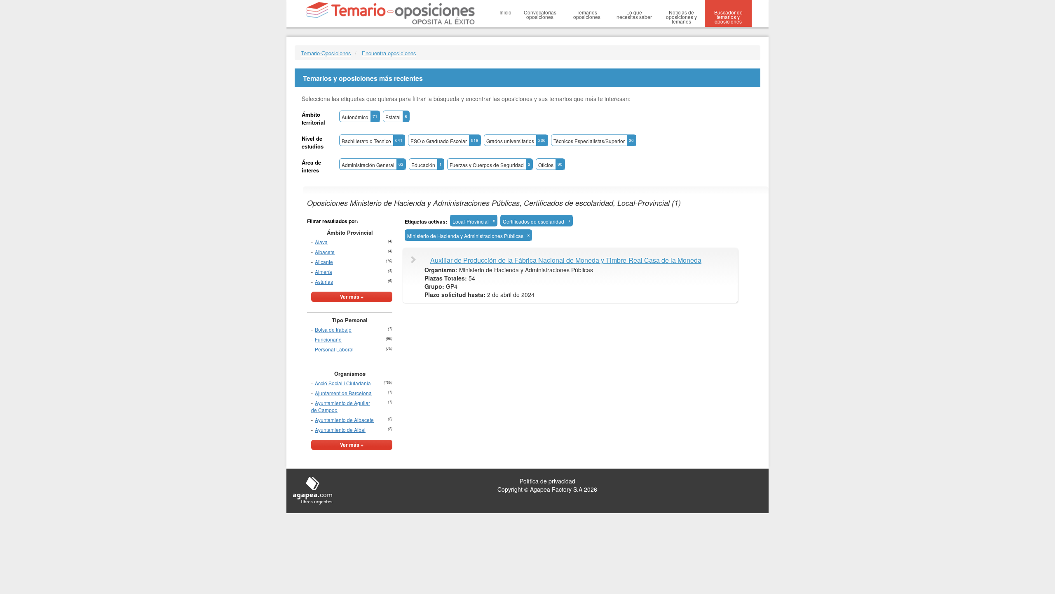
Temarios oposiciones (586, 14)
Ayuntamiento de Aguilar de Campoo (340, 406)
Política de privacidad (547, 481)
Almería (323, 271)
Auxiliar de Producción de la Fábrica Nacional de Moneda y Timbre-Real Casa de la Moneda (565, 260)
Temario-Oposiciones (326, 53)
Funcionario (328, 339)
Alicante (324, 261)
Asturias (324, 281)
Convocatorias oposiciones (540, 14)
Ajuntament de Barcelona (343, 392)
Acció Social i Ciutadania (343, 383)
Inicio (505, 12)
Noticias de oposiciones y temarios (681, 17)
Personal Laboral (334, 349)
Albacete (325, 251)
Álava (321, 241)
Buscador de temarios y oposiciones (728, 17)
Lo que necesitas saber (634, 14)
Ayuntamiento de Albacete (344, 419)
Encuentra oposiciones (389, 53)
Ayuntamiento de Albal (340, 429)
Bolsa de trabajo (333, 329)
